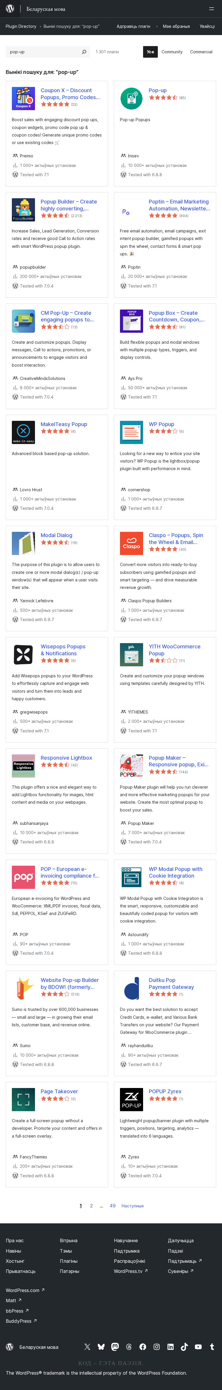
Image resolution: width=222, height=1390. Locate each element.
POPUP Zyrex (165, 1091)
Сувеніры (181, 1271)
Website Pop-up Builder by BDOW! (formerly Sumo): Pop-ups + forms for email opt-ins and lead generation (71, 983)
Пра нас (15, 1240)
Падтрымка (127, 1251)
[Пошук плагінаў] (84, 52)
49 (113, 1206)
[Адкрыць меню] (213, 8)
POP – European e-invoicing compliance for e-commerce (70, 872)
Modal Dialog (56, 535)
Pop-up (158, 90)
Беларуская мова (38, 1347)
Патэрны (69, 1271)
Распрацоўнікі (129, 1261)
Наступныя (133, 1205)
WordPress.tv (131, 1271)
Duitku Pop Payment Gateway (171, 983)
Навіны (13, 1251)
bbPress (17, 1311)
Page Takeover (59, 1091)
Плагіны (68, 1261)
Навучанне (126, 1240)
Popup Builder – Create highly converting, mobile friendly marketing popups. (69, 205)
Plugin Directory (21, 26)
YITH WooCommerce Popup (175, 649)
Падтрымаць (185, 1261)
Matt (14, 1300)
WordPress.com (25, 1290)
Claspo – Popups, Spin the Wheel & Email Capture (176, 538)
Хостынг (15, 1261)
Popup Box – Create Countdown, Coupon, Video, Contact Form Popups (175, 316)
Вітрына (68, 1240)
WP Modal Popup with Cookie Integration (175, 872)
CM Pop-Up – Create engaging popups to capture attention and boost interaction (67, 316)
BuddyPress (21, 1321)
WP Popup (161, 424)
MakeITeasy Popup (64, 424)
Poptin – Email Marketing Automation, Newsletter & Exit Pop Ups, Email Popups (179, 205)
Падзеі (175, 1251)
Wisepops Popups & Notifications (63, 649)
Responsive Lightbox (66, 758)
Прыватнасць (21, 1271)
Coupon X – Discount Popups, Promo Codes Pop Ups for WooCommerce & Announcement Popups (69, 94)
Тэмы (66, 1251)
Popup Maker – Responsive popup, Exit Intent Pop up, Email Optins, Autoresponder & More (177, 761)
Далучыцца (181, 1240)
